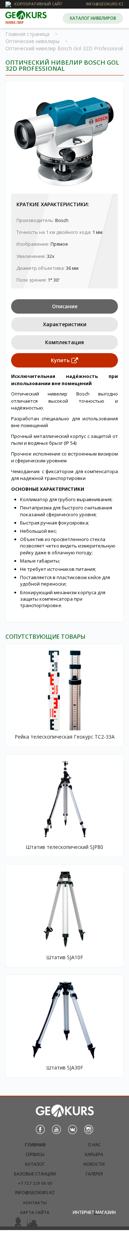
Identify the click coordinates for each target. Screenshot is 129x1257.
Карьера (94, 1154)
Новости (94, 1164)
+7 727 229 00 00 (35, 1183)
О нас (94, 1145)
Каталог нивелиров (93, 18)
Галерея (94, 1174)
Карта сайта (34, 1212)
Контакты (35, 1202)
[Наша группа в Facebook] (40, 1129)
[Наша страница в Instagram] (88, 1129)
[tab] (64, 306)
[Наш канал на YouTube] (56, 1129)
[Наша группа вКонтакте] (72, 1129)
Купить (60, 360)
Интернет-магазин (94, 1212)
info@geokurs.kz (35, 1192)
